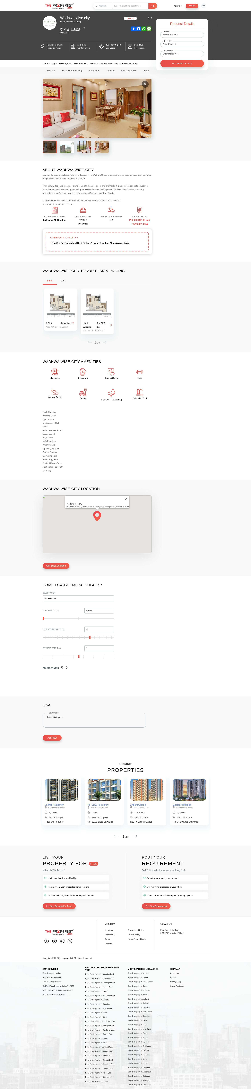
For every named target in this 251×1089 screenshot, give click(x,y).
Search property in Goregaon (139, 1085)
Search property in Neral (137, 1025)
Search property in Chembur (139, 1055)
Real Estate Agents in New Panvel (98, 1009)
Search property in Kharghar (139, 1016)
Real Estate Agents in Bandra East (98, 1051)
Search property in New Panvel (140, 1012)
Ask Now (52, 738)
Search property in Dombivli (139, 990)
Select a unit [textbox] (50, 599)
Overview (50, 70)
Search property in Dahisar (138, 1050)
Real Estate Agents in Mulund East (98, 987)
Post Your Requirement (156, 906)
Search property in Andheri (138, 999)
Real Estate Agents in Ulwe (96, 1017)
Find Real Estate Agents (52, 978)
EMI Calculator (128, 70)
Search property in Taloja (137, 1063)
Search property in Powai (138, 1033)
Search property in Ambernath (139, 1072)
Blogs (107, 939)
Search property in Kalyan (138, 986)
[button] (97, 517)
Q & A (146, 70)
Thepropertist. (67, 958)
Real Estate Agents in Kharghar (97, 1004)
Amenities (94, 70)
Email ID (167, 41)
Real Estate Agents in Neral (96, 1043)
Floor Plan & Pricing (72, 70)
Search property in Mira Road (139, 1029)
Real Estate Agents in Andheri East (99, 1047)
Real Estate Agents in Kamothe (97, 1000)
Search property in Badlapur (139, 1076)
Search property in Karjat (137, 1020)
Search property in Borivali (138, 1003)
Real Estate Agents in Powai (96, 991)
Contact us (109, 934)
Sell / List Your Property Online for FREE (58, 986)
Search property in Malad (138, 1038)
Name (166, 31)
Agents (177, 6)
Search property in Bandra (138, 995)
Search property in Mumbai (138, 973)
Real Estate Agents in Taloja (96, 1013)
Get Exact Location (56, 566)
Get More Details (182, 63)
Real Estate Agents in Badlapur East (99, 1026)
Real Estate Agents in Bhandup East (99, 974)
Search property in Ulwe (137, 1059)
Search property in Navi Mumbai (140, 982)
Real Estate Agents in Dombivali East (99, 1030)
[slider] (43, 618)
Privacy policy (134, 934)
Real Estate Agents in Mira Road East (100, 996)
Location (110, 70)
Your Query (54, 713)
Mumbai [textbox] (102, 6)
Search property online (52, 973)
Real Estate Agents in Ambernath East (100, 1021)
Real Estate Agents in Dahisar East (99, 1060)
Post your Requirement (52, 982)
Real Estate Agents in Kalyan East (98, 1034)
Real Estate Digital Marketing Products (58, 990)
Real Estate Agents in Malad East (98, 1073)
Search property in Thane (138, 978)
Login (192, 6)
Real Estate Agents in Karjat (96, 1039)
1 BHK (49, 281)
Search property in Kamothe (139, 1068)
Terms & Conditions (137, 939)
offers (130, 18)
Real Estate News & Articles (53, 995)
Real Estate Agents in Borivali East (98, 1056)
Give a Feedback (177, 986)
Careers (108, 943)
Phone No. (168, 51)
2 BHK (63, 281)
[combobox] (103, 6)
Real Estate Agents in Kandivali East (99, 1069)
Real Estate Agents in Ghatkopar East (100, 983)
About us (109, 930)
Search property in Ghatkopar (139, 1046)
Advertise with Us (136, 930)
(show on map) (54, 48)
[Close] (125, 499)
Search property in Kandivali (139, 1008)
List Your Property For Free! (59, 906)
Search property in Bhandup (139, 1080)
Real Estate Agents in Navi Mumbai (99, 1077)
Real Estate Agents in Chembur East (99, 978)
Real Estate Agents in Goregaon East (99, 1064)
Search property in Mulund (138, 1042)
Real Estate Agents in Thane (96, 1081)
